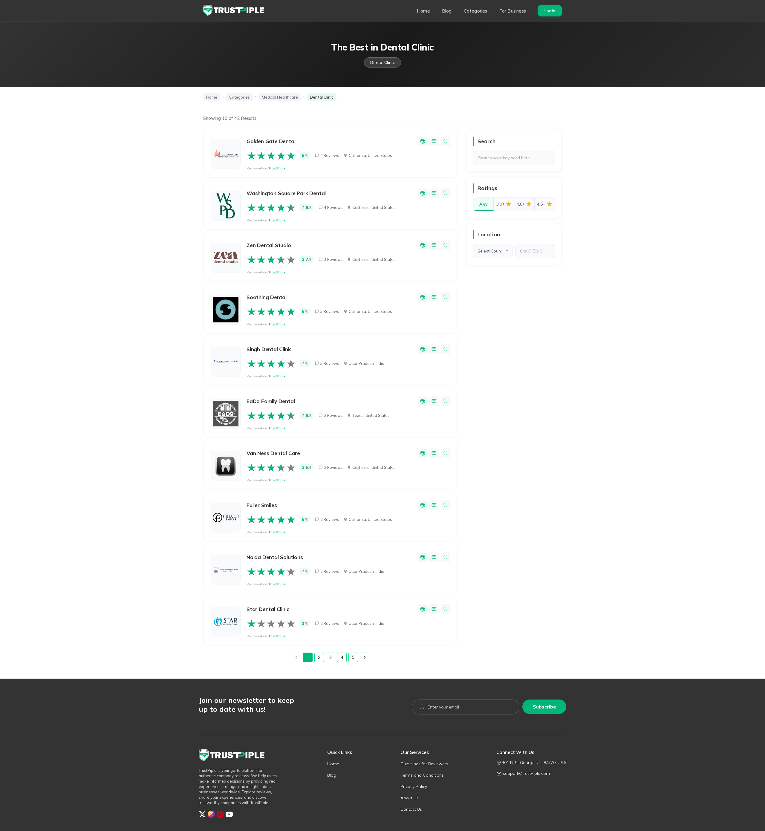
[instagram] (211, 816)
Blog (447, 11)
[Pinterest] (220, 816)
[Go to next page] (364, 657)
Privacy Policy (413, 786)
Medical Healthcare (280, 97)
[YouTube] (229, 816)
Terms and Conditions (422, 775)
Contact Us (411, 809)
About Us (409, 798)
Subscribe (544, 707)
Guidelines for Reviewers (424, 763)
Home (423, 11)
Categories (475, 11)
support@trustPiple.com (526, 773)
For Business (512, 11)
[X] (202, 816)
